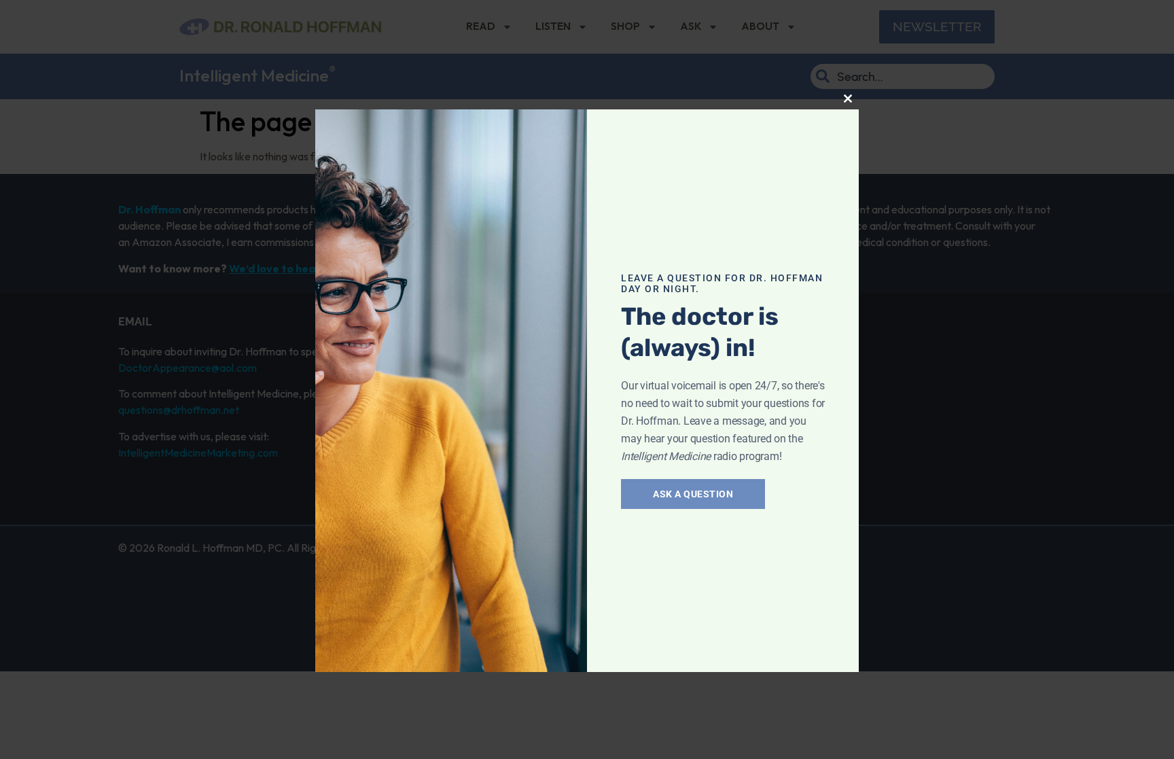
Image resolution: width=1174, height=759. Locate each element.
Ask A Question (693, 494)
